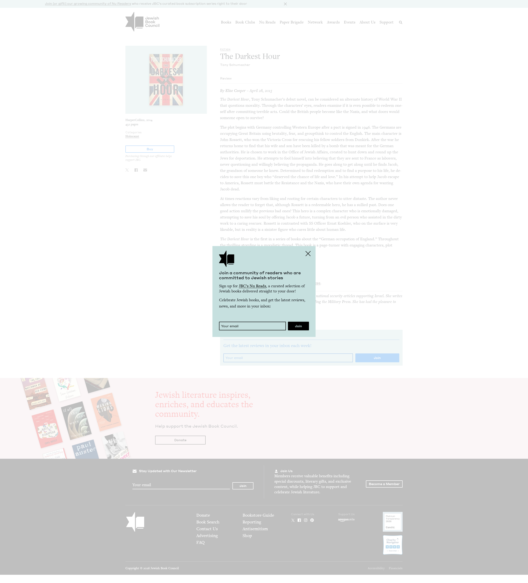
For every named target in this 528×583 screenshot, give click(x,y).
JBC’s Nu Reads (252, 286)
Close (308, 253)
